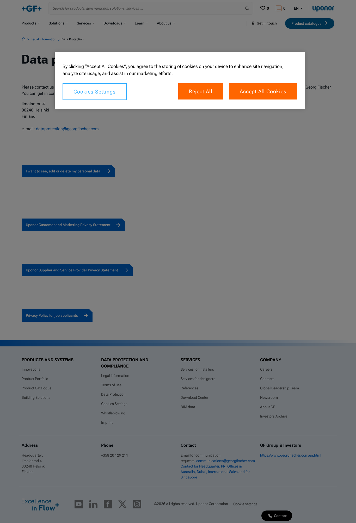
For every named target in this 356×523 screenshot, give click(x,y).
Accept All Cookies (263, 91)
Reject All (200, 91)
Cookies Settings (94, 92)
